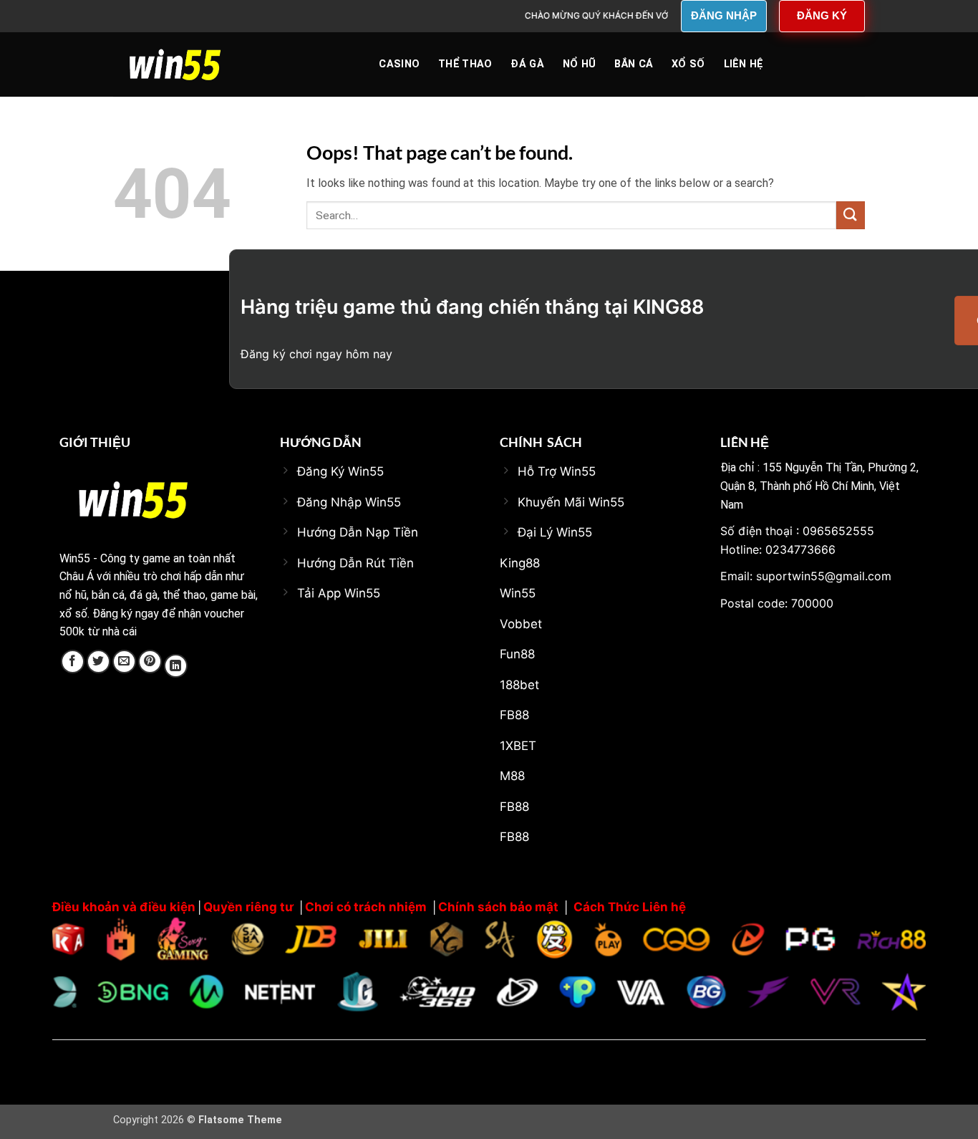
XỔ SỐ (688, 64)
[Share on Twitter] (98, 661)
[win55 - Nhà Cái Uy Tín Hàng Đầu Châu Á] (184, 64)
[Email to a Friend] (124, 661)
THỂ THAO (465, 64)
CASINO (399, 64)
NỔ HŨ (579, 64)
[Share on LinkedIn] (176, 666)
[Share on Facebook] (72, 661)
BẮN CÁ (633, 64)
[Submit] (850, 215)
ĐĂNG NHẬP (724, 15)
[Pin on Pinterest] (150, 661)
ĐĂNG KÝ (822, 15)
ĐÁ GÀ (526, 64)
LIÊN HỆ (744, 64)
